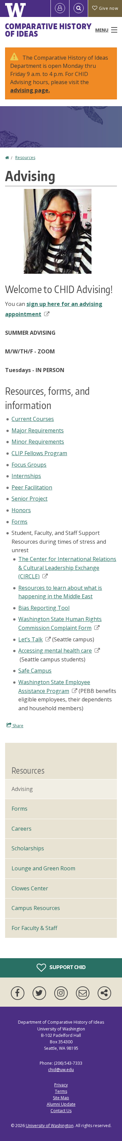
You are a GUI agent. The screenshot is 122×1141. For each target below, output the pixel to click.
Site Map (61, 1098)
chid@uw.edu (61, 1069)
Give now (108, 8)
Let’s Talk (30, 639)
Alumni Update (61, 1104)
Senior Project (29, 498)
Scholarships (28, 848)
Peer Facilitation (32, 487)
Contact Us (61, 1111)
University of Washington (50, 1125)
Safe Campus (35, 670)
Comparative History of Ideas (48, 29)
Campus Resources (36, 908)
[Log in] (60, 8)
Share (17, 726)
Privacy (61, 1085)
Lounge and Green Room (43, 868)
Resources (25, 157)
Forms (19, 521)
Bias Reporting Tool (43, 608)
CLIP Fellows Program (39, 453)
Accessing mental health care (55, 650)
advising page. (30, 90)
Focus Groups (29, 464)
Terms (61, 1091)
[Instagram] (62, 993)
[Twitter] (41, 993)
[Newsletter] (84, 993)
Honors (21, 510)
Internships (26, 476)
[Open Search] (78, 8)
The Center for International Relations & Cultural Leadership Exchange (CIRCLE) (67, 567)
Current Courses (33, 419)
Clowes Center (30, 888)
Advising (22, 789)
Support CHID (67, 967)
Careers (22, 828)
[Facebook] (19, 993)
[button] (58, 230)
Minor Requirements (38, 441)
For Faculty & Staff (34, 928)
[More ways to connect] (104, 993)
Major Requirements (38, 430)
